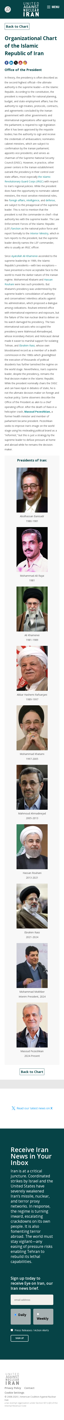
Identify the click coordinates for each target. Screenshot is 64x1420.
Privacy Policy (13, 1388)
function (16, 228)
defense (50, 200)
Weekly (42, 1318)
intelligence (32, 200)
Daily (22, 1315)
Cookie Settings (14, 1392)
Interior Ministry (39, 233)
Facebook (7, 63)
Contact (29, 1388)
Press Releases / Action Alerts (32, 1330)
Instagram (25, 63)
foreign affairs (17, 200)
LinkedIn (11, 63)
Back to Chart (17, 26)
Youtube (20, 63)
